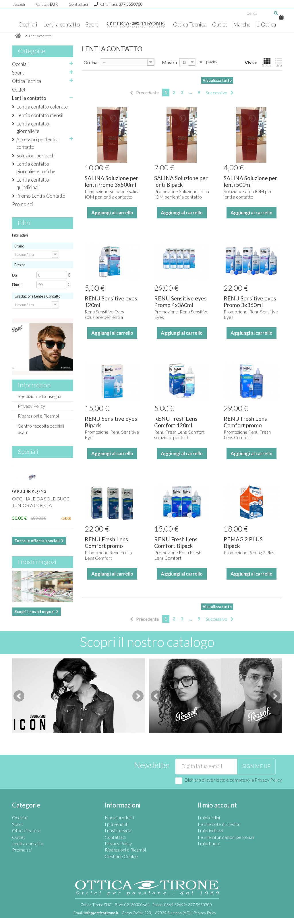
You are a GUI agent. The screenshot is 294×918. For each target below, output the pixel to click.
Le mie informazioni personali (226, 837)
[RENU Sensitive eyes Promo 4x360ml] (181, 261)
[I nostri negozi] (42, 587)
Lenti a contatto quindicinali (32, 183)
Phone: (182, 904)
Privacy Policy (31, 406)
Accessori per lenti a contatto (37, 143)
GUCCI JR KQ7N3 (29, 491)
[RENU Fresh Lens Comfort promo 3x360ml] (112, 502)
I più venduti (116, 824)
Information (34, 385)
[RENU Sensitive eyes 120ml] (112, 261)
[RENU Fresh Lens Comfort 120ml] (181, 381)
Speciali (28, 451)
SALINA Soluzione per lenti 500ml (250, 181)
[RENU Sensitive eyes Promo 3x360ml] (251, 261)
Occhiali (27, 24)
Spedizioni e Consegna (39, 396)
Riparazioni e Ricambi (38, 415)
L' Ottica (266, 24)
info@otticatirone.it (101, 913)
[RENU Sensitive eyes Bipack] (112, 381)
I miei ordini (209, 817)
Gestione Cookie (121, 856)
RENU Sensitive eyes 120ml (111, 301)
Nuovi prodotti (119, 817)
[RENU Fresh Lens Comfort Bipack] (181, 502)
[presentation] (18, 695)
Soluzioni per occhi (36, 156)
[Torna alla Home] (17, 35)
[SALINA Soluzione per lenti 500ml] (251, 135)
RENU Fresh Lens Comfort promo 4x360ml (245, 425)
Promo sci (22, 204)
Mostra (169, 62)
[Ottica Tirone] (135, 24)
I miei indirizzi (210, 830)
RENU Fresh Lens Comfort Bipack (176, 542)
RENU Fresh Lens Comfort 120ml (176, 421)
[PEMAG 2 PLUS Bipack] (251, 502)
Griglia (267, 65)
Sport (92, 24)
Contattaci (78, 4)
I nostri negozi (37, 561)
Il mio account (217, 805)
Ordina (90, 62)
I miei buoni (209, 843)
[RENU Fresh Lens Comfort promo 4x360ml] (251, 381)
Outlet (219, 24)
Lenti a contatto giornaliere (32, 127)
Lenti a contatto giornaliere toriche (35, 167)
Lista (278, 65)
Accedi (19, 4)
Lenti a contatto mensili (40, 115)
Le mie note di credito (219, 824)
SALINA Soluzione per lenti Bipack (181, 181)
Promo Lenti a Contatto (40, 196)
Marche (242, 24)
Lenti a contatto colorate (42, 107)
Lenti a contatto (61, 24)
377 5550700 (130, 4)
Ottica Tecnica (189, 24)
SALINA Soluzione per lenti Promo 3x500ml (111, 181)
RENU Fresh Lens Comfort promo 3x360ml (106, 546)
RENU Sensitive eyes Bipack (111, 421)
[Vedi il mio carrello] (281, 17)
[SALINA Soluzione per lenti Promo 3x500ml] (112, 135)
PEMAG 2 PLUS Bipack (243, 542)
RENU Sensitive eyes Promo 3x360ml (250, 301)
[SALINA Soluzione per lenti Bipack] (181, 135)
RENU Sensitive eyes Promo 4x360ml (180, 301)
